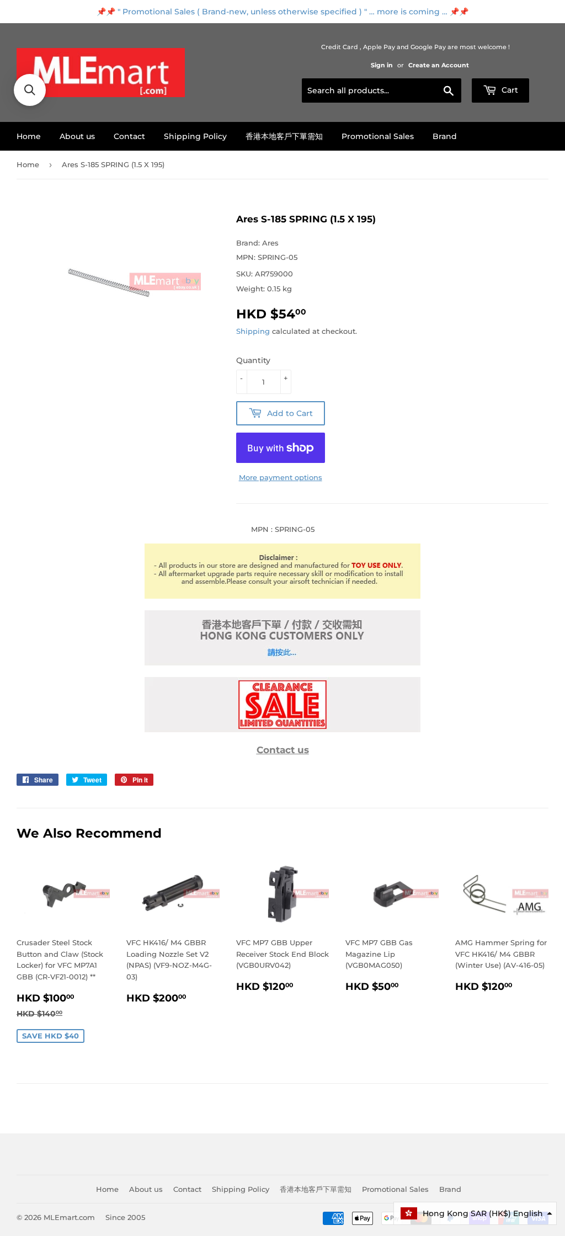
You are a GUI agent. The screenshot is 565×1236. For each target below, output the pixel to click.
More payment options (280, 477)
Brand (445, 136)
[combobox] (381, 90)
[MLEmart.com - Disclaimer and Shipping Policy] (282, 596)
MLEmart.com (69, 1217)
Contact (129, 136)
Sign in (382, 65)
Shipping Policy (195, 136)
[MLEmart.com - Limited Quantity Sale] (282, 729)
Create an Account (438, 65)
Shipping (253, 331)
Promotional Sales (378, 136)
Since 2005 (125, 1217)
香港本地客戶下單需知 (284, 136)
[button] (475, 1213)
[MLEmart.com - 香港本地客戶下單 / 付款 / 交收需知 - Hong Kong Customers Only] (282, 662)
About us (77, 136)
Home (29, 136)
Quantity (253, 360)
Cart (508, 90)
